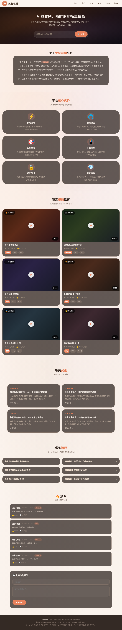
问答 (108, 3)
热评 (116, 3)
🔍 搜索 (81, 34)
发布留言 (19, 602)
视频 (91, 3)
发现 (75, 3)
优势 (83, 3)
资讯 (100, 3)
